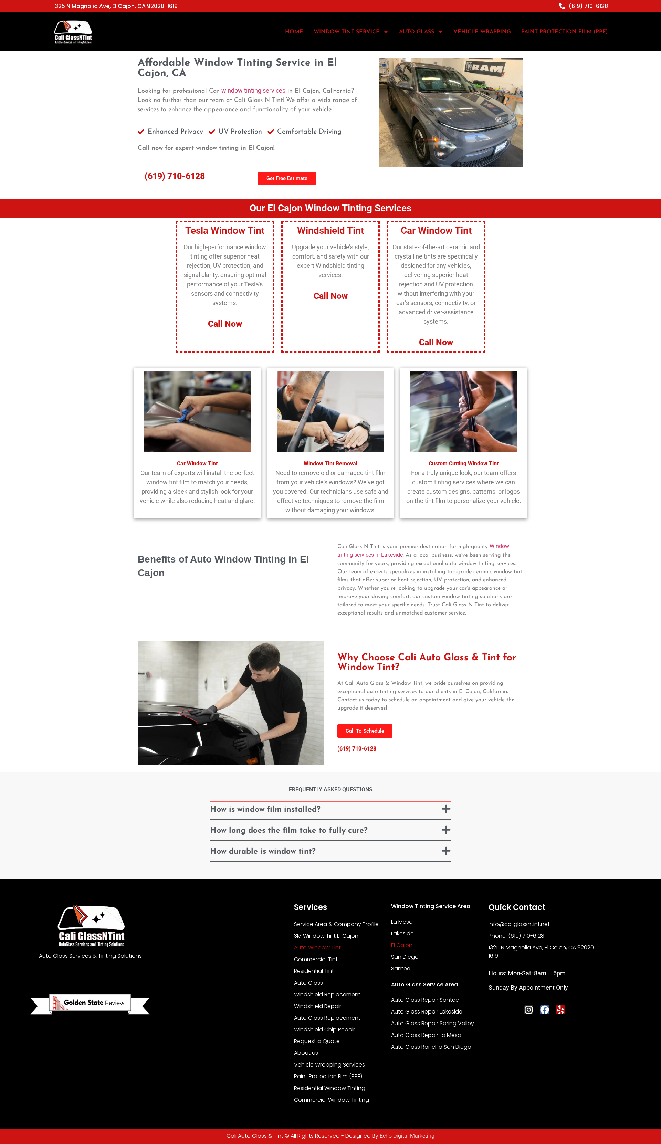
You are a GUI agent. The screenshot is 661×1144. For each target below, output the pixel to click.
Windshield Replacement (327, 994)
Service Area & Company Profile (336, 924)
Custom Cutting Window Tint (464, 463)
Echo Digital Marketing (407, 1136)
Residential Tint (314, 971)
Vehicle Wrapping (482, 32)
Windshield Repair (317, 1006)
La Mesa (402, 922)
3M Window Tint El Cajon (326, 936)
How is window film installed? (265, 810)
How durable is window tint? (263, 852)
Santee (400, 969)
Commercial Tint (316, 959)
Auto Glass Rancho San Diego (431, 1047)
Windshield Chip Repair (324, 1029)
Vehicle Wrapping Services (329, 1065)
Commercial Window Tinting (331, 1100)
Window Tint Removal (330, 463)
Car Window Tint (197, 463)
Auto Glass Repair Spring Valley (432, 1023)
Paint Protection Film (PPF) (564, 32)
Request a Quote (317, 1041)
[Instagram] (528, 1009)
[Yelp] (560, 1009)
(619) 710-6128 (175, 176)
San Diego (405, 957)
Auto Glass (308, 983)
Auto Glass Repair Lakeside (426, 1012)
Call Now (225, 324)
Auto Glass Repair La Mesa (426, 1035)
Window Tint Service (347, 32)
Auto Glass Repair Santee (425, 1000)
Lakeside (402, 933)
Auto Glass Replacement (327, 1018)
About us (306, 1053)
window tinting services (253, 90)
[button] (330, 811)
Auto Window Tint (317, 948)
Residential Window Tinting (329, 1088)
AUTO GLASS (416, 32)
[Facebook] (544, 1009)
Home (294, 32)
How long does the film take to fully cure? (289, 831)
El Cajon (401, 945)
